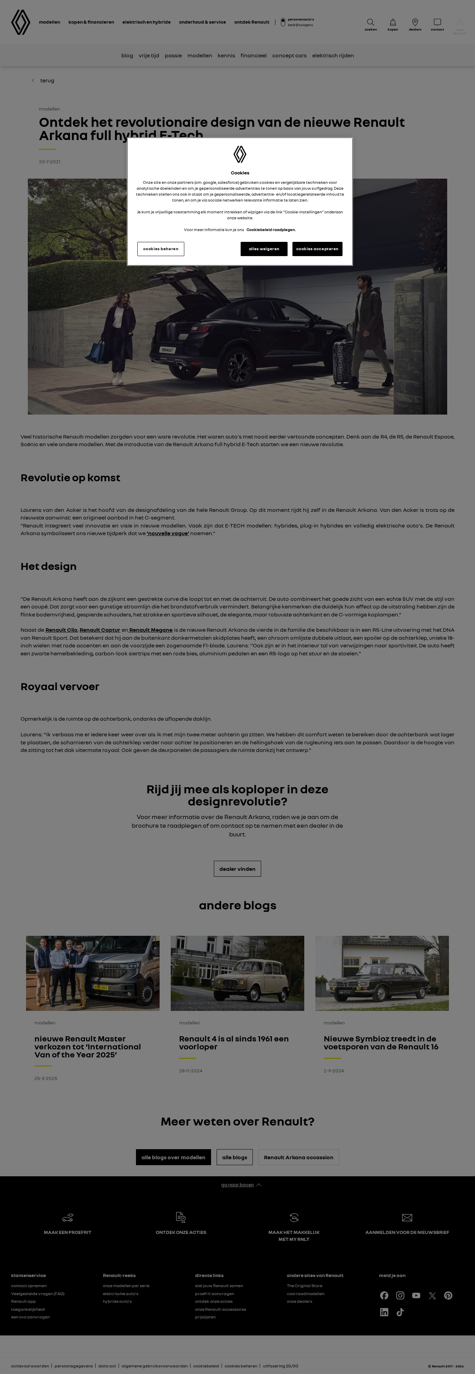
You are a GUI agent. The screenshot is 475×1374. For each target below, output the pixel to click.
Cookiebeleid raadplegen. (271, 229)
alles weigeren (264, 248)
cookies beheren (161, 248)
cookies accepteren (317, 248)
